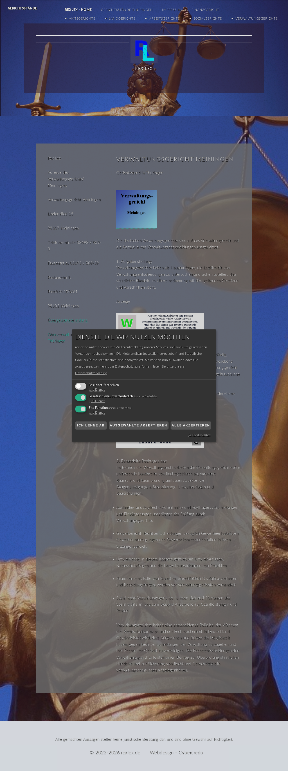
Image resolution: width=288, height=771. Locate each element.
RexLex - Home (78, 10)
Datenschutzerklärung (91, 373)
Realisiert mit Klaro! (200, 435)
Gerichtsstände (22, 8)
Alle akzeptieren (191, 425)
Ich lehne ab (91, 425)
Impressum (172, 10)
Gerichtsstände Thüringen (127, 10)
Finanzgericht (205, 10)
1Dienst (97, 389)
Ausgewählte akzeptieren (138, 425)
